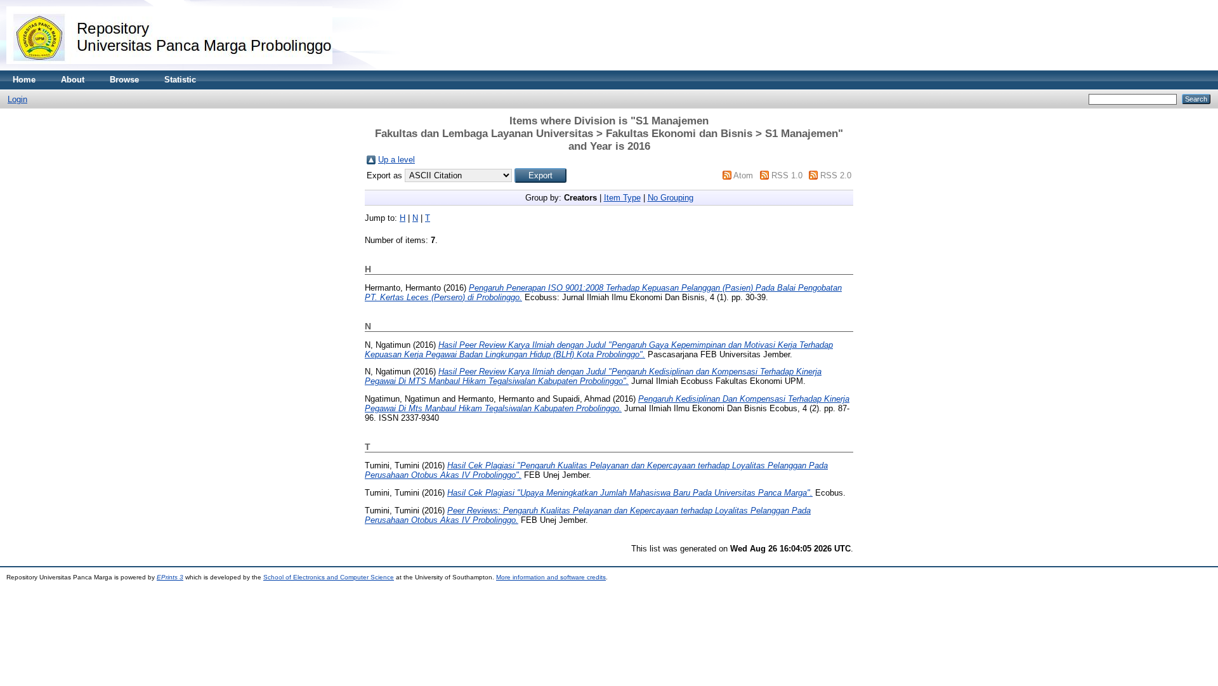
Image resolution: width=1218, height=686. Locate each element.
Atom (743, 175)
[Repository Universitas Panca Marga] (169, 67)
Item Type (622, 197)
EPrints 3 (170, 577)
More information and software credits (551, 577)
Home (24, 79)
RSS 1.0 (786, 175)
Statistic (180, 79)
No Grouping (670, 197)
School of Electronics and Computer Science (328, 577)
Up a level (396, 159)
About (72, 79)
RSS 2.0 (835, 175)
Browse (124, 79)
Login (17, 99)
